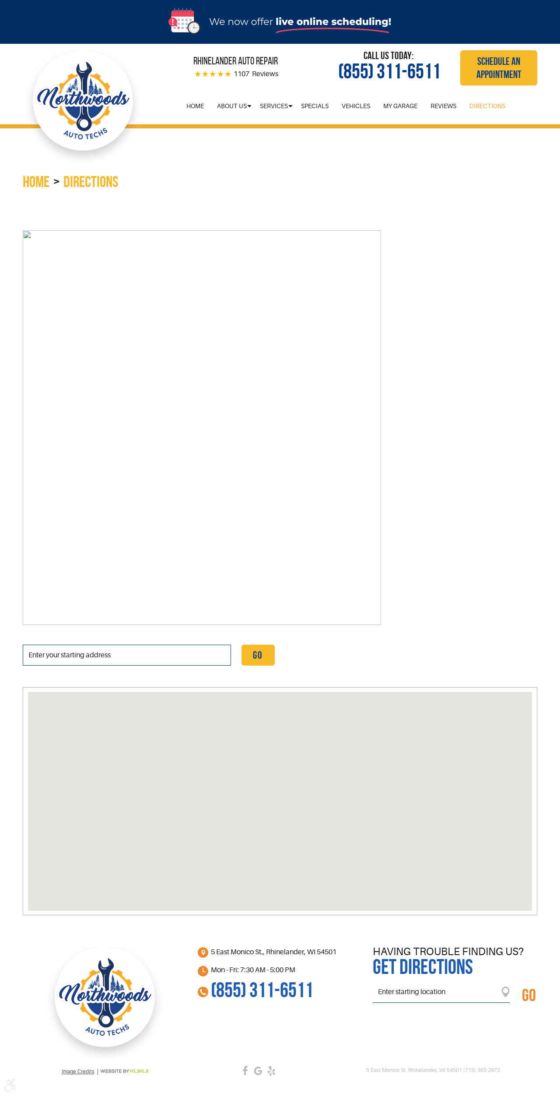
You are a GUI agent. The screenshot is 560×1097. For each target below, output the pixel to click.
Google (258, 1070)
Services (274, 105)
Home (195, 105)
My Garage (400, 105)
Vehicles (356, 105)
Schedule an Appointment (499, 68)
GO (529, 995)
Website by (124, 1071)
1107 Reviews (256, 74)
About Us (232, 105)
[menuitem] (195, 106)
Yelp (271, 1070)
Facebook (245, 1070)
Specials (315, 105)
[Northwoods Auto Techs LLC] (83, 106)
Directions (487, 105)
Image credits (78, 1072)
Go (258, 655)
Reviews (443, 105)
